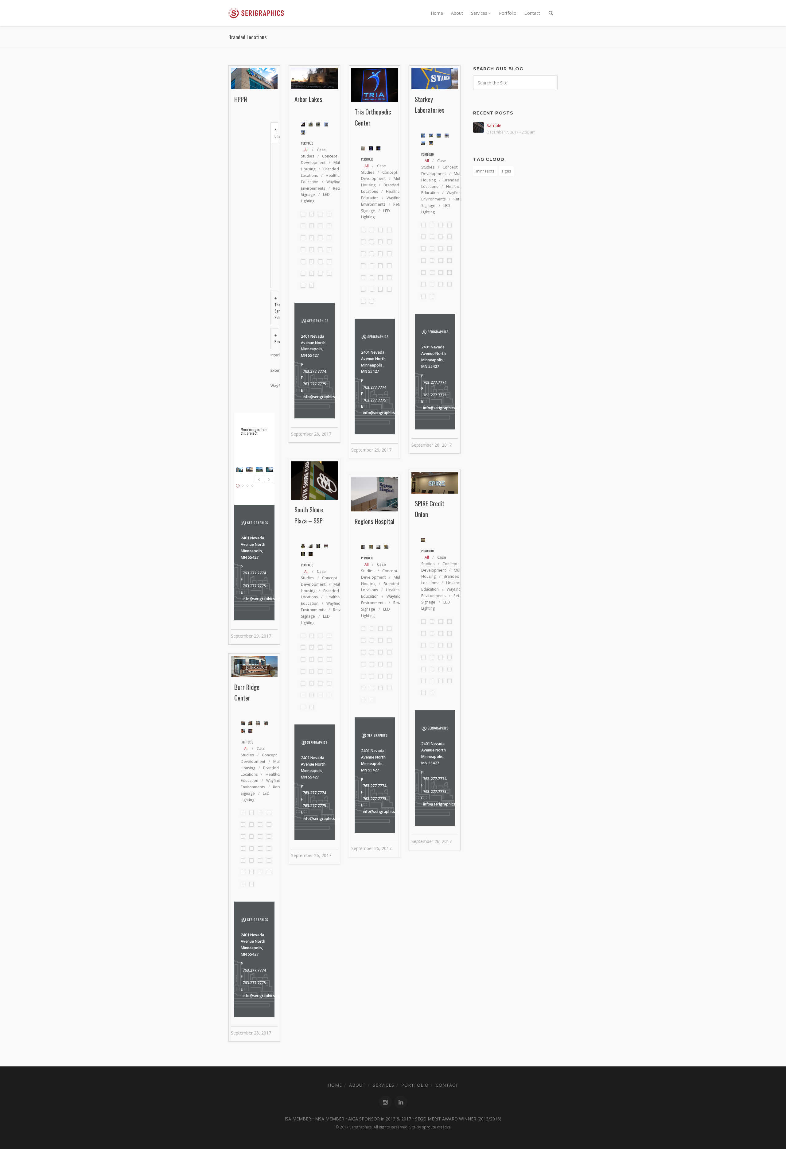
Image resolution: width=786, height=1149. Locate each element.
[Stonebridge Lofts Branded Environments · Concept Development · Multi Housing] (329, 273)
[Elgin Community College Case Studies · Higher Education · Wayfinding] (303, 225)
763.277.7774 (254, 573)
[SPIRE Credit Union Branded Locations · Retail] (329, 237)
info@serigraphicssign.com (267, 598)
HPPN (240, 99)
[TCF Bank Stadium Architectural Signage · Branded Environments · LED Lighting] (303, 237)
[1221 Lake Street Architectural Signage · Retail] (320, 273)
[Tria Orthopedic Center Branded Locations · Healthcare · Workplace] (329, 225)
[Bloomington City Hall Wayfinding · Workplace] (311, 273)
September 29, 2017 (251, 636)
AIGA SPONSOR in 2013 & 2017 (379, 1119)
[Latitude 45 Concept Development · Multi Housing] (311, 285)
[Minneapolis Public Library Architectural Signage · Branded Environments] (329, 249)
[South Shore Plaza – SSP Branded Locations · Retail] (320, 237)
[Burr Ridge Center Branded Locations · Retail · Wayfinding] (329, 261)
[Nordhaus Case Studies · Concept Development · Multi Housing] (311, 214)
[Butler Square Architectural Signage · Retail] (320, 261)
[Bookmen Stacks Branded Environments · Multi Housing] (303, 273)
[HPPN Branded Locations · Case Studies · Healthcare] (320, 214)
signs (506, 171)
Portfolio (507, 13)
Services (479, 13)
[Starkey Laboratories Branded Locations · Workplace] (311, 237)
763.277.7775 (254, 585)
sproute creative (436, 1126)
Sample (494, 125)
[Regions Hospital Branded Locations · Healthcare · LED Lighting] (311, 249)
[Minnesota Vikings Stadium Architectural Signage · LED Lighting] (320, 249)
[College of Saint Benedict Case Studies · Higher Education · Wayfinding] (329, 214)
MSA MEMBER (329, 1119)
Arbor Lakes (308, 99)
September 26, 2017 (311, 434)
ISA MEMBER (298, 1119)
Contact (532, 13)
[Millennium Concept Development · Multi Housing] (303, 285)
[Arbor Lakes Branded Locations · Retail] (320, 225)
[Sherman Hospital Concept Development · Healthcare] (303, 249)
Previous (259, 479)
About (457, 13)
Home (437, 13)
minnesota (485, 171)
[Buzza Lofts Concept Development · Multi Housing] (311, 261)
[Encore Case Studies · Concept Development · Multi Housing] (303, 214)
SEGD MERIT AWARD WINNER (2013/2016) (458, 1119)
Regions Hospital (374, 521)
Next (269, 479)
